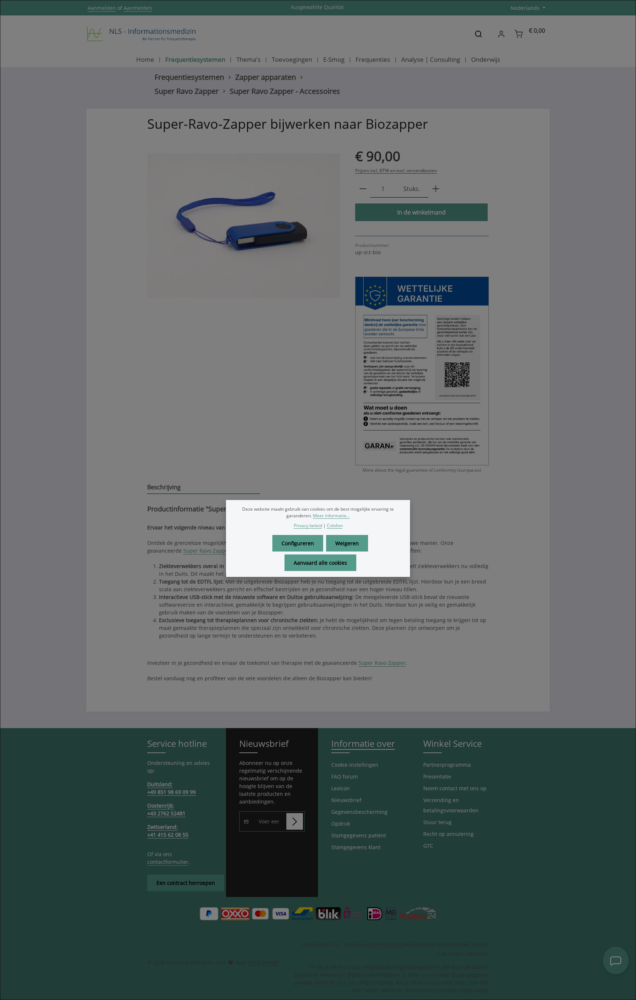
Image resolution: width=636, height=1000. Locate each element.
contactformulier (167, 861)
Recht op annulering (448, 833)
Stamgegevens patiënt (358, 835)
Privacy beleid (308, 525)
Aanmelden (102, 7)
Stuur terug (437, 822)
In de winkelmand (421, 212)
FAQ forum (344, 776)
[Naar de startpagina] (141, 34)
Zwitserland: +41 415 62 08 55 (167, 830)
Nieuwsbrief (346, 800)
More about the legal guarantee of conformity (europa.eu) (422, 470)
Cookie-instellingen (354, 764)
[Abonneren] (294, 821)
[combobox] (466, 34)
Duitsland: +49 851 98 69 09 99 (171, 788)
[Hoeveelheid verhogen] (436, 189)
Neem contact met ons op (455, 788)
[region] (244, 225)
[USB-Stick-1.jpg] (243, 225)
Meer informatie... (331, 516)
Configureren (298, 543)
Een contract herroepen (185, 882)
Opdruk (340, 823)
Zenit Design (263, 962)
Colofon (335, 525)
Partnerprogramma (447, 764)
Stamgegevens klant (356, 847)
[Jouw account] (501, 34)
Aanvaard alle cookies (320, 562)
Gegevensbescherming (359, 811)
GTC (428, 845)
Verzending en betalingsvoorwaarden (450, 805)
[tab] (203, 487)
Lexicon (340, 788)
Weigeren (347, 543)
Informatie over (363, 743)
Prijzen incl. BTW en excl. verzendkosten (396, 170)
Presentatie (437, 776)
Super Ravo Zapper (206, 550)
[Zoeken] (478, 34)
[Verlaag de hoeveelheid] (363, 189)
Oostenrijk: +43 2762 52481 (166, 809)
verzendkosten (384, 944)
